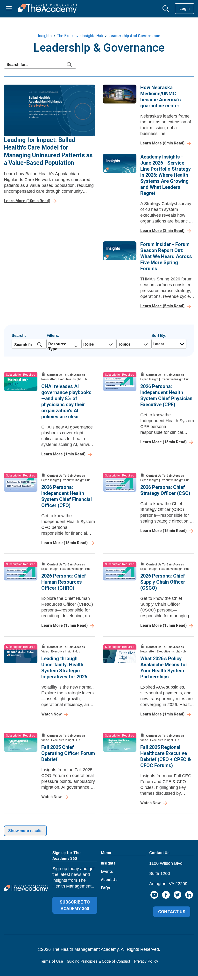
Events (107, 871)
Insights (108, 863)
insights (45, 35)
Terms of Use (51, 961)
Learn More (27, 200)
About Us (109, 879)
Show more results (25, 831)
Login (184, 8)
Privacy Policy (146, 961)
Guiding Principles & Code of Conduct (98, 961)
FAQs (105, 888)
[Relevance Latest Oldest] (168, 344)
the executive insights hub (80, 35)
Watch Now (51, 714)
